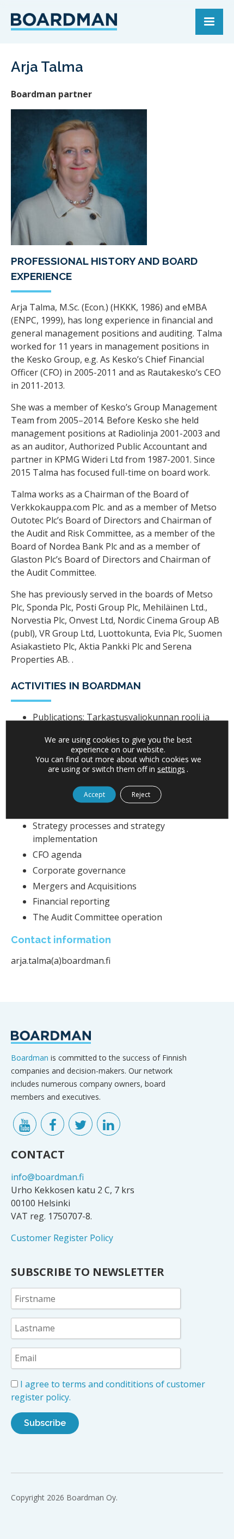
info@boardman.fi (47, 1177)
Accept (94, 794)
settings (171, 769)
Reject (141, 794)
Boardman (29, 1057)
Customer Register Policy (62, 1238)
